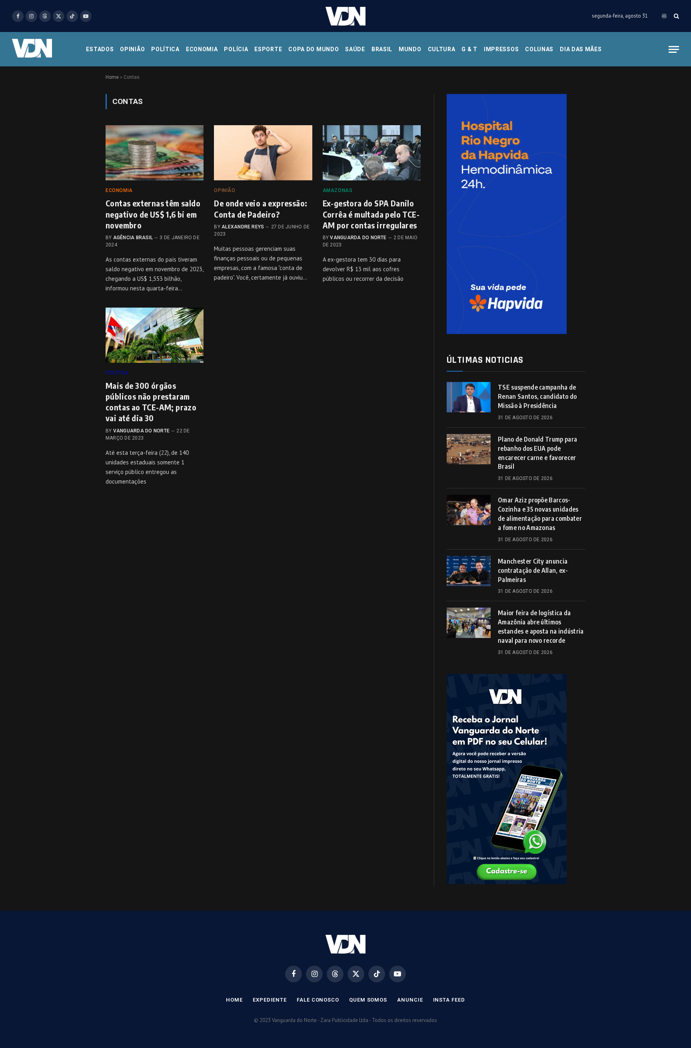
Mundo (410, 49)
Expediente (270, 1000)
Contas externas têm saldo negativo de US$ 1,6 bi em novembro (153, 214)
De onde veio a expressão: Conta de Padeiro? (260, 208)
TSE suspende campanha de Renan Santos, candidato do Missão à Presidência (537, 396)
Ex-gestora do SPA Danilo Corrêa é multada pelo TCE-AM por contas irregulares (371, 214)
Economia (202, 49)
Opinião (132, 49)
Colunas (539, 49)
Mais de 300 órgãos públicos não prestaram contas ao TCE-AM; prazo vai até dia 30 (151, 401)
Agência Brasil (133, 237)
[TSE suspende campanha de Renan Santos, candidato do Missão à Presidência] (469, 397)
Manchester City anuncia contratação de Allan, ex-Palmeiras (533, 570)
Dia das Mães (580, 49)
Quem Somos (368, 1000)
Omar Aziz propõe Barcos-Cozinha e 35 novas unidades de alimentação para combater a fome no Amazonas (540, 514)
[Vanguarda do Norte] (345, 16)
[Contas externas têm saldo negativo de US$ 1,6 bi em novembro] (155, 152)
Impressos (501, 49)
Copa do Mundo (313, 49)
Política (165, 49)
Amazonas (338, 190)
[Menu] (674, 49)
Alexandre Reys (243, 227)
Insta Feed (449, 1000)
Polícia (236, 49)
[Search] (675, 16)
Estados (100, 49)
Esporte (268, 49)
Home (112, 77)
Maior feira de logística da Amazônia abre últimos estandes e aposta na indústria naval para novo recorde (541, 626)
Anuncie (410, 1000)
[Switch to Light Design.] (664, 16)
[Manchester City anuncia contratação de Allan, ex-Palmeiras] (469, 571)
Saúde (355, 49)
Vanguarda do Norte (358, 237)
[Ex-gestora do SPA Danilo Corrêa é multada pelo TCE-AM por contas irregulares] (372, 152)
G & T (469, 49)
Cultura (441, 49)
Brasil (381, 49)
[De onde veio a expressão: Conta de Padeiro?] (263, 152)
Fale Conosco (318, 1000)
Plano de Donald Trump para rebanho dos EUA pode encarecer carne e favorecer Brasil (537, 453)
